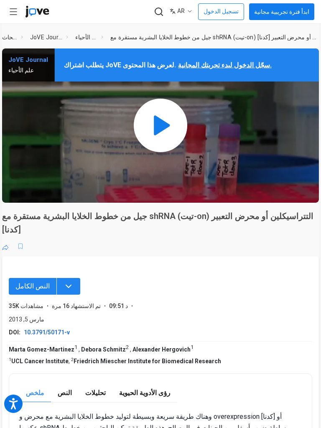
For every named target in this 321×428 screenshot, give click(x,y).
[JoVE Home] (37, 12)
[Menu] (68, 286)
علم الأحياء (86, 37)
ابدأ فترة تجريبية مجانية (281, 11)
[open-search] (159, 12)
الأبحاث (10, 37)
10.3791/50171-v (47, 332)
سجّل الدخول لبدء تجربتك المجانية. (225, 65)
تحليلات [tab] (95, 393)
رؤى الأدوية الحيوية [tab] (145, 393)
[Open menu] (13, 11)
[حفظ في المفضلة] (20, 246)
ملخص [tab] (35, 393)
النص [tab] (65, 393)
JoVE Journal (46, 37)
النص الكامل (32, 286)
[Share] (5, 246)
